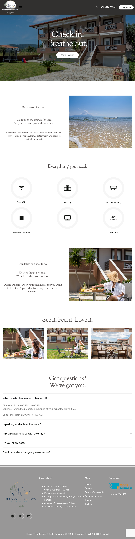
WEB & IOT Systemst (98, 534)
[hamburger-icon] (21, 7)
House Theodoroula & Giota (40, 534)
